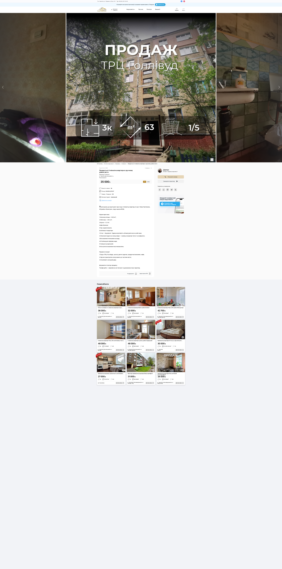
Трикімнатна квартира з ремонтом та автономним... (111, 373)
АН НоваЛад (99, 163)
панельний (114, 197)
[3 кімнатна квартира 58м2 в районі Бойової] (141, 296)
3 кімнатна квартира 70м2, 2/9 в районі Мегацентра (170, 307)
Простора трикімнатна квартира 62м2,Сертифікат (140, 373)
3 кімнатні (123, 163)
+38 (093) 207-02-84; (123, 1)
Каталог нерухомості (109, 163)
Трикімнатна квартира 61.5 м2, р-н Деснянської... (169, 340)
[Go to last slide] (16, 87)
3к (111, 188)
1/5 (113, 194)
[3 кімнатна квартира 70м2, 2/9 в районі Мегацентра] (171, 296)
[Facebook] (181, 1)
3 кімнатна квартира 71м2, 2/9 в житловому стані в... (111, 340)
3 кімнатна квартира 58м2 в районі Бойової (138, 307)
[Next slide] (265, 87)
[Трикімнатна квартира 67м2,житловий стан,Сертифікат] (171, 362)
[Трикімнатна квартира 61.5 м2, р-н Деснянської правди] (171, 329)
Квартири (117, 163)
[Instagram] (184, 1)
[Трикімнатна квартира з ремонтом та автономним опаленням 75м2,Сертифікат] (111, 362)
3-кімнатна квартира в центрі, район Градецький (140, 340)
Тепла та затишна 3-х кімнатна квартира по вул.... (110, 307)
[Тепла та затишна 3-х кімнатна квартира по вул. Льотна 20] (111, 296)
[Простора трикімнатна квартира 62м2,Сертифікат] (141, 362)
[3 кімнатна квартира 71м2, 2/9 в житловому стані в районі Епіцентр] (111, 329)
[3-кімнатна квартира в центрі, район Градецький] (141, 329)
